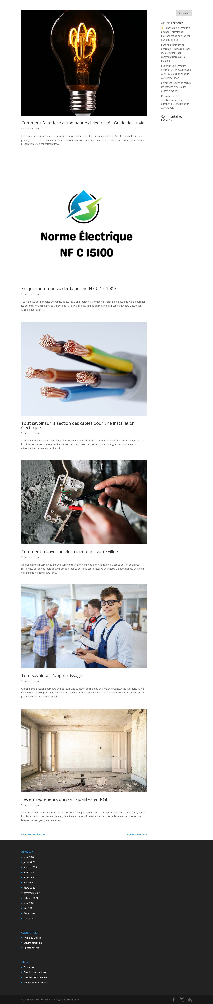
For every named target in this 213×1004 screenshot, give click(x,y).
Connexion (29, 967)
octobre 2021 (31, 898)
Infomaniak (73, 999)
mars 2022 (29, 887)
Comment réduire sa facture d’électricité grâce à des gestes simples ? (176, 86)
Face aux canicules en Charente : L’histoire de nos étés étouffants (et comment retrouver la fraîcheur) (175, 52)
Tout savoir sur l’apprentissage (51, 675)
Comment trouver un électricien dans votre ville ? (69, 551)
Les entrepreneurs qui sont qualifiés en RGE (64, 799)
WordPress (42, 999)
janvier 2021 (30, 918)
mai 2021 (29, 908)
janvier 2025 (30, 867)
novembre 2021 (32, 892)
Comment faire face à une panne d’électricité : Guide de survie (82, 123)
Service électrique (30, 128)
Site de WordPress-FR (35, 982)
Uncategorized (31, 947)
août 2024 (29, 872)
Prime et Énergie (32, 937)
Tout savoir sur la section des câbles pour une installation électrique (78, 425)
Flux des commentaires (36, 977)
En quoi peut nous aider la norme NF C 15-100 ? (68, 288)
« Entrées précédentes (33, 834)
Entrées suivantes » (136, 834)
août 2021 (29, 903)
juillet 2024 (29, 877)
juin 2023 (28, 882)
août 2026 (29, 857)
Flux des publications (35, 972)
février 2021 (30, 913)
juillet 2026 (29, 862)
